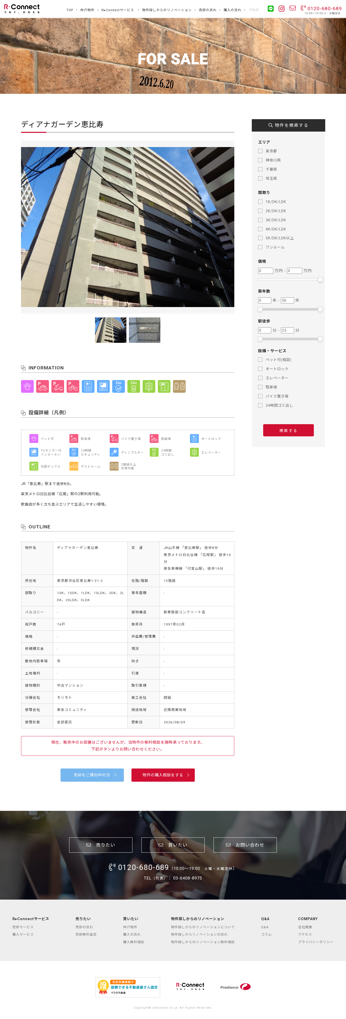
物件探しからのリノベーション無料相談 (203, 942)
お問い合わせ (247, 845)
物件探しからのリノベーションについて (203, 927)
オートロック (277, 369)
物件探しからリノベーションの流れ (199, 934)
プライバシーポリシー (316, 942)
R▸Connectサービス (118, 10)
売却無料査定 (86, 934)
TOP (70, 10)
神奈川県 (273, 160)
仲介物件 (87, 10)
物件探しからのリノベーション (167, 10)
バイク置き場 (277, 396)
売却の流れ (208, 10)
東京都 (271, 151)
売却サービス (23, 927)
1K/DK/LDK (276, 202)
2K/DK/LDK (276, 211)
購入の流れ (232, 10)
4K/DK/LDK (276, 229)
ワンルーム (275, 247)
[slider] (320, 279)
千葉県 (271, 169)
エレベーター (277, 378)
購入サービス (23, 934)
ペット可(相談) (279, 360)
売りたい (103, 845)
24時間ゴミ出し (279, 405)
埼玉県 (271, 178)
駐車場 (271, 387)
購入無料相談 (133, 942)
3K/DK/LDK (276, 220)
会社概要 (305, 927)
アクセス (305, 934)
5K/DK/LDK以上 (280, 238)
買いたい (175, 845)
